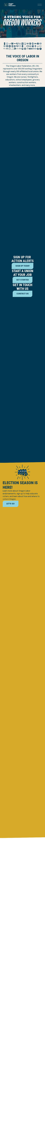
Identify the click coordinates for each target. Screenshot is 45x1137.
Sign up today (22, 266)
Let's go (10, 504)
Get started (22, 280)
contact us (22, 294)
